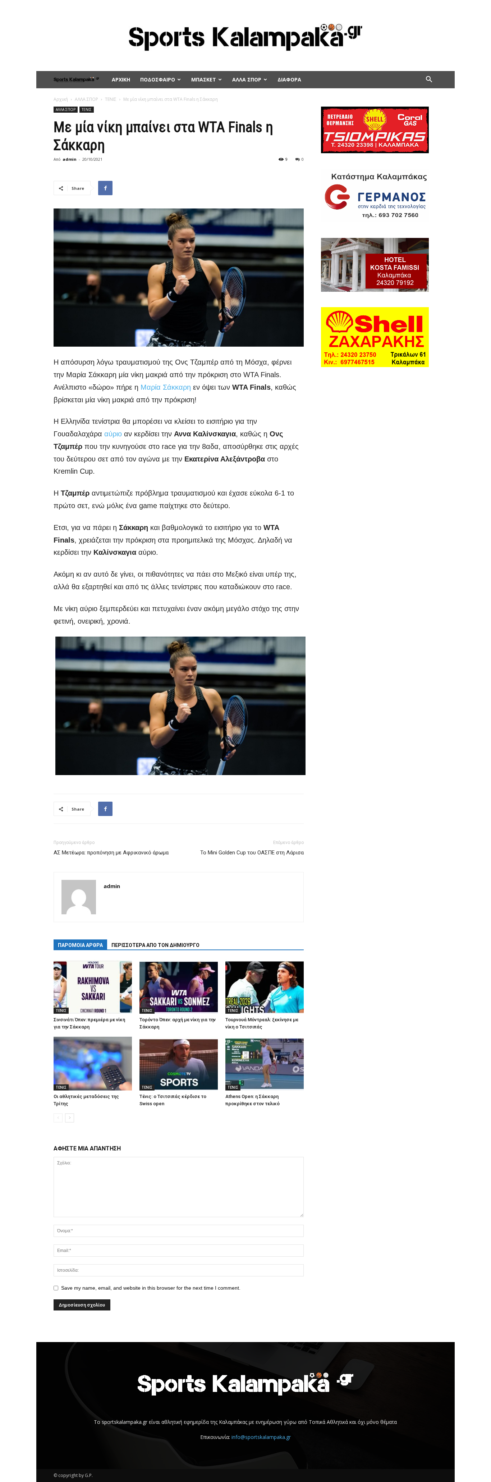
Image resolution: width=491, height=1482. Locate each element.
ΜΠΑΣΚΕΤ (203, 79)
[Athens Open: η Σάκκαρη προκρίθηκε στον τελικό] (264, 1064)
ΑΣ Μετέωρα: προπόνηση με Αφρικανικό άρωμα (111, 852)
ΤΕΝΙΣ (110, 99)
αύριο (113, 434)
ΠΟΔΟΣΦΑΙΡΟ (157, 79)
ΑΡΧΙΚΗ (121, 79)
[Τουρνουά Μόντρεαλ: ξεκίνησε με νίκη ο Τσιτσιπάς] (264, 987)
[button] (428, 80)
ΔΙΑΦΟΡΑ (289, 79)
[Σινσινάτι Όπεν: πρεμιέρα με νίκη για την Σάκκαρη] (93, 987)
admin (70, 159)
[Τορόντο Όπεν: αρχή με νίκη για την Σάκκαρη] (178, 987)
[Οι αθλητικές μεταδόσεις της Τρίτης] (93, 1064)
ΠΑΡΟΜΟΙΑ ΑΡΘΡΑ (80, 945)
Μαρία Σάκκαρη (166, 387)
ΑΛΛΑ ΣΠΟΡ (246, 79)
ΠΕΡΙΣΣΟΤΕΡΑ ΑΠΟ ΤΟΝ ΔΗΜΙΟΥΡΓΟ (155, 945)
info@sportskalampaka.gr (261, 1437)
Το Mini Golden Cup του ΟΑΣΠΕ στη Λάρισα (252, 852)
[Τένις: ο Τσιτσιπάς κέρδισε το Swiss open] (178, 1064)
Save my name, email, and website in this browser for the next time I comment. (150, 1288)
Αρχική (61, 99)
